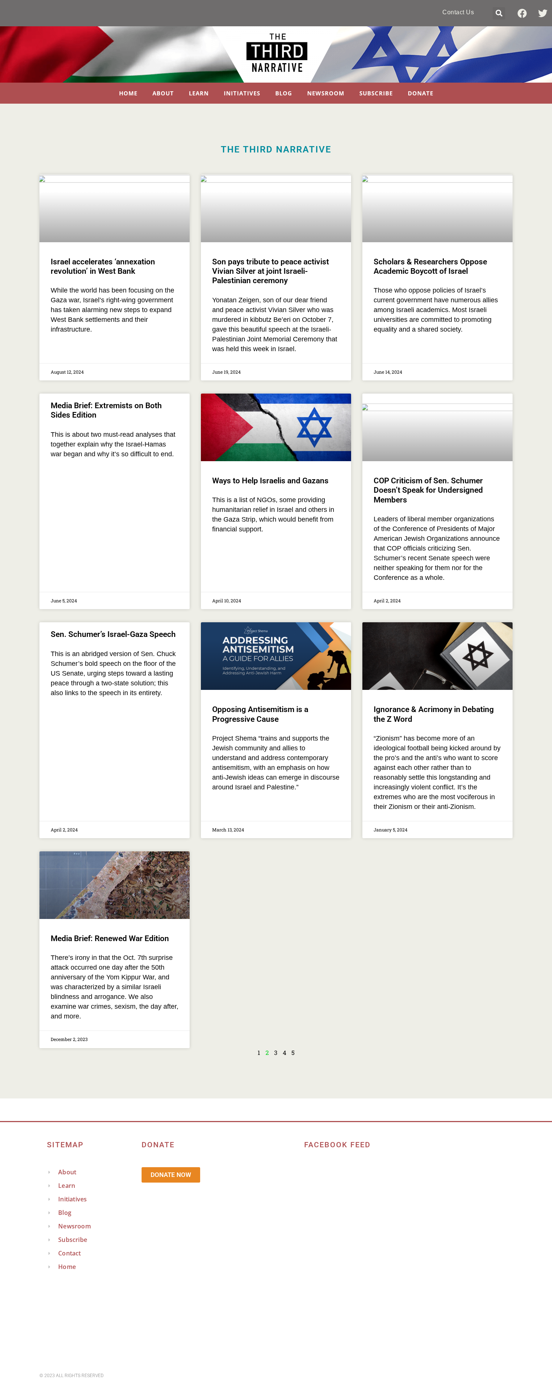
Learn (199, 93)
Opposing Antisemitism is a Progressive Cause (260, 714)
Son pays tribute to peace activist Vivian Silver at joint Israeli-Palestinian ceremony (270, 271)
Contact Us (458, 12)
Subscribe (376, 93)
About (163, 93)
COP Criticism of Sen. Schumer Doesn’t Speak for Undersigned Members (428, 490)
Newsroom (325, 93)
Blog (283, 93)
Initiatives (242, 93)
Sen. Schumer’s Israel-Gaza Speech (113, 634)
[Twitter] (542, 13)
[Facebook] (522, 13)
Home (128, 93)
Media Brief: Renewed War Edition (110, 938)
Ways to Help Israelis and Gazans (270, 480)
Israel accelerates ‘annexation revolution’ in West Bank (103, 266)
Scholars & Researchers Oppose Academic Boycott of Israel (430, 266)
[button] (499, 13)
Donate (420, 93)
